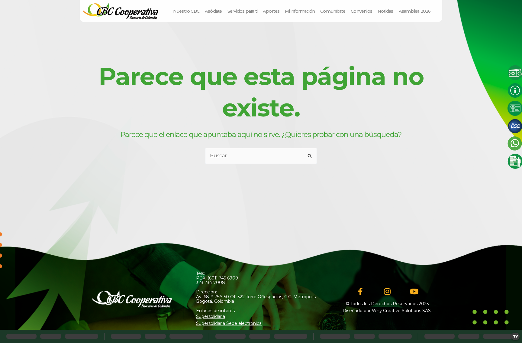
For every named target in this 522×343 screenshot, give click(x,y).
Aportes (271, 11)
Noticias (385, 11)
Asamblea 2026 (415, 11)
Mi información (300, 11)
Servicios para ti (242, 11)
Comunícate (332, 11)
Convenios (361, 11)
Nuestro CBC (186, 11)
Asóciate (213, 11)
